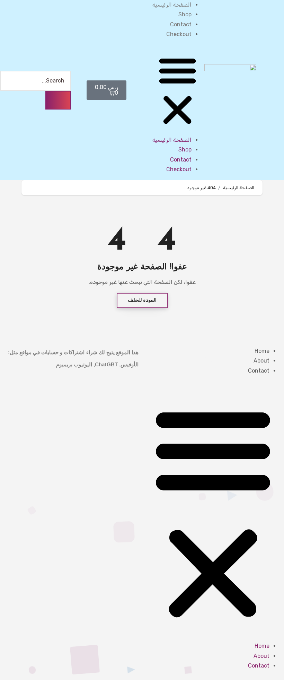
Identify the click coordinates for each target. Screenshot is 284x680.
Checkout (179, 34)
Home (262, 351)
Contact (181, 24)
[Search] (58, 100)
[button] (177, 90)
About (261, 360)
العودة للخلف (142, 300)
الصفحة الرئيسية (172, 4)
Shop (185, 14)
